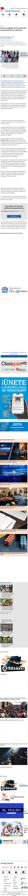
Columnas (4, 776)
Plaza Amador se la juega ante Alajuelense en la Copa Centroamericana (8, 645)
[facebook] (14, 867)
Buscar (6, 877)
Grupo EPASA (5, 889)
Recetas (15, 886)
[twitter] (18, 867)
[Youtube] (21, 867)
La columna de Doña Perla (6, 767)
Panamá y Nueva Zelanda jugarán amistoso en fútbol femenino (7, 621)
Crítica (15, 876)
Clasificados (7, 883)
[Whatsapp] (11, 867)
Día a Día (14, 879)
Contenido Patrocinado (7, 439)
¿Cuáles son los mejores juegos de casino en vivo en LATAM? (12, 554)
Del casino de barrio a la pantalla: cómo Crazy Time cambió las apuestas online (12, 507)
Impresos (15, 888)
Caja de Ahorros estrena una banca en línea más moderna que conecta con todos (14, 484)
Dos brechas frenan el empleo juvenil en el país (11, 720)
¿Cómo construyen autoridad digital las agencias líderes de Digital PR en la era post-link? (13, 530)
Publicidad (7, 886)
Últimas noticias (6, 583)
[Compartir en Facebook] (4, 76)
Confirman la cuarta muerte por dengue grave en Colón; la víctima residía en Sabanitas (8, 608)
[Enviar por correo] (24, 76)
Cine (14, 884)
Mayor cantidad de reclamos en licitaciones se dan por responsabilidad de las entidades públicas (13, 698)
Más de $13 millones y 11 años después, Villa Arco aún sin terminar (14, 744)
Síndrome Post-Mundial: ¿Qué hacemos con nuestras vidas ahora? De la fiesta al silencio (13, 461)
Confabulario (3, 674)
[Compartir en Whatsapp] (18, 76)
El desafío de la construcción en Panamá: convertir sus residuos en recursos (7, 633)
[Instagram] (25, 867)
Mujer (15, 882)
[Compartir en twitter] (11, 76)
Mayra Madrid (3, 38)
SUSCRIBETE (14, 216)
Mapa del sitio (6, 880)
